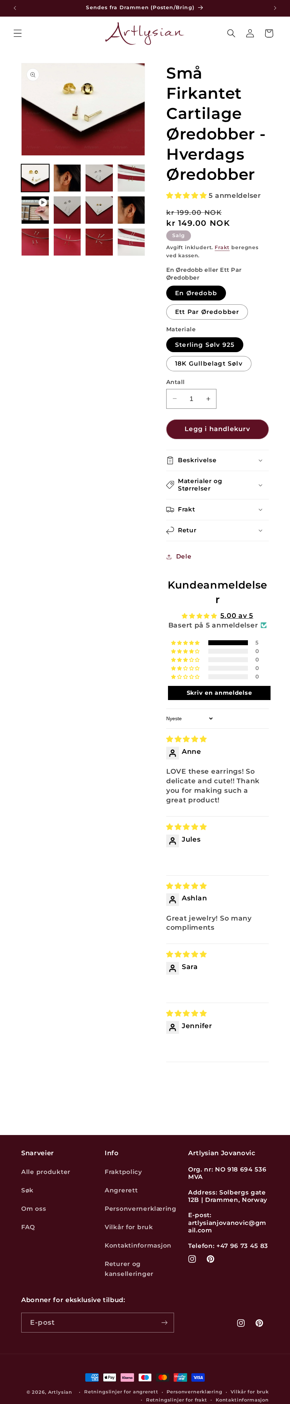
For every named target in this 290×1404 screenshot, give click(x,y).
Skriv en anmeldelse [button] (219, 692)
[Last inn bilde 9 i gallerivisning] (67, 242)
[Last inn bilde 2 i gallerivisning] (67, 178)
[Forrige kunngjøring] (15, 8)
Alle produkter (45, 1171)
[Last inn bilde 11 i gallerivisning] (131, 242)
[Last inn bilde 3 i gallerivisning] (99, 178)
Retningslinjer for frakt (176, 1400)
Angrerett (121, 1190)
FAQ (28, 1227)
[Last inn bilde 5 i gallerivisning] (67, 210)
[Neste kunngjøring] (275, 8)
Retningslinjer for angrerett (121, 1391)
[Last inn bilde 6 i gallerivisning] (99, 210)
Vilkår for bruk (129, 1227)
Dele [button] (183, 556)
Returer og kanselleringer (129, 1268)
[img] (186, 739)
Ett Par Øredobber (207, 311)
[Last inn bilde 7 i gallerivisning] (131, 210)
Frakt (222, 247)
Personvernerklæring (140, 1208)
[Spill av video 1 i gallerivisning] (35, 210)
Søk (27, 1190)
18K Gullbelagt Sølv (209, 363)
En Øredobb (196, 293)
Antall (175, 382)
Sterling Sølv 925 (204, 344)
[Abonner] (164, 1323)
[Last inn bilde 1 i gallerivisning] (35, 178)
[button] (17, 33)
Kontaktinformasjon (138, 1245)
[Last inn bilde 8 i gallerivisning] (35, 242)
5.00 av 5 (236, 615)
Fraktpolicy (123, 1171)
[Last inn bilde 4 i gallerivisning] (131, 178)
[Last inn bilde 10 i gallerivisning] (99, 242)
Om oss (33, 1208)
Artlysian (60, 1392)
